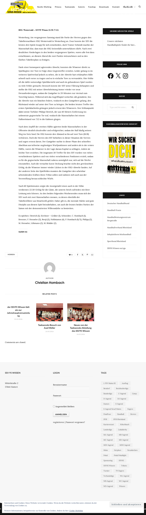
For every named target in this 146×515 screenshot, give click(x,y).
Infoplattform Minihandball (119, 234)
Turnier (107, 471)
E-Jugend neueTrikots (112, 409)
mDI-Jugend (108, 445)
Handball (120, 414)
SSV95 (121, 460)
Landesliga (108, 429)
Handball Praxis (114, 210)
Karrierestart (109, 424)
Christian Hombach (21, 15)
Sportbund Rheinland (116, 241)
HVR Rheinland (119, 419)
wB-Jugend (108, 481)
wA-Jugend (124, 476)
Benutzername (60, 384)
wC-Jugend (123, 481)
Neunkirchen (132, 450)
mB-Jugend (123, 435)
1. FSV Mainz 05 (110, 383)
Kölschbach (124, 424)
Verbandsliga (109, 476)
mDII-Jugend (125, 445)
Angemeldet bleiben (64, 406)
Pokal (106, 455)
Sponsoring (108, 460)
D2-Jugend (121, 399)
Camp (134, 393)
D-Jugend (107, 399)
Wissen (122, 486)
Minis (106, 450)
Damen (106, 404)
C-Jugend (122, 393)
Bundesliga (108, 393)
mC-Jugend (108, 440)
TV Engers (120, 471)
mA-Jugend (108, 435)
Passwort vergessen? (75, 422)
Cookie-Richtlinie (76, 511)
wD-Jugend (108, 486)
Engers (130, 409)
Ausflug (125, 383)
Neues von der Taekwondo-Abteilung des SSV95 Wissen (81, 328)
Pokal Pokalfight (120, 455)
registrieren (58, 422)
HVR (105, 419)
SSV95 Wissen (109, 466)
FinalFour (107, 414)
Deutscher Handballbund (118, 203)
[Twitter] (126, 14)
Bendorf (107, 388)
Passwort (57, 395)
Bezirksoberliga (122, 388)
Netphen (117, 450)
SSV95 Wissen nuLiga (116, 248)
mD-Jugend (123, 440)
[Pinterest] (130, 14)
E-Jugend (119, 404)
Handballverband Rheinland (119, 227)
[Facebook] (122, 14)
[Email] (134, 14)
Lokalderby (122, 429)
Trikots (124, 466)
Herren (11, 254)
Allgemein (17, 4)
